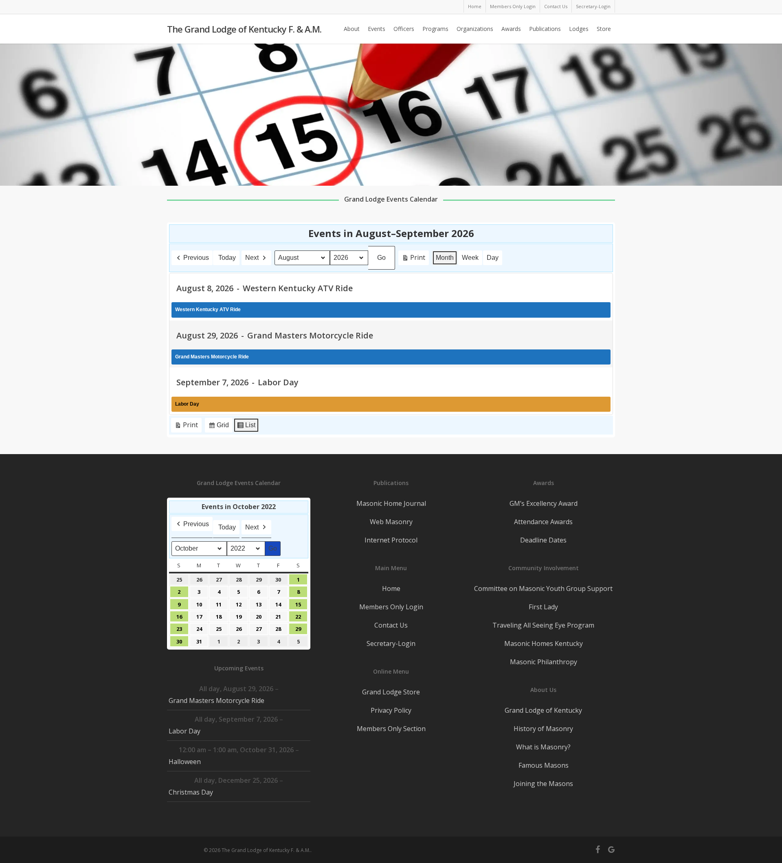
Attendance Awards (543, 521)
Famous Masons (543, 765)
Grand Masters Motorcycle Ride (216, 700)
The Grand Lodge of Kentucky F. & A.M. (244, 28)
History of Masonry (543, 728)
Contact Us (391, 625)
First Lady (543, 606)
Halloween (185, 761)
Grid (218, 427)
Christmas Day (191, 792)
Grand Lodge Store (391, 691)
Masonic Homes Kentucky (543, 643)
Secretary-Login (391, 643)
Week (470, 257)
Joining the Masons (543, 783)
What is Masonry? (543, 746)
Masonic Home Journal (391, 503)
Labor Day (184, 731)
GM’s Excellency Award (544, 503)
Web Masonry (391, 521)
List (246, 427)
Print (413, 259)
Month (445, 257)
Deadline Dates (543, 540)
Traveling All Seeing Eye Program (543, 625)
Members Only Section (391, 728)
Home (391, 588)
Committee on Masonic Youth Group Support (543, 588)
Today (227, 257)
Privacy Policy (391, 710)
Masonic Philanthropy (543, 661)
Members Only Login (391, 606)
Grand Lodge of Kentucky (543, 710)
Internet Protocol (391, 540)
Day (493, 257)
